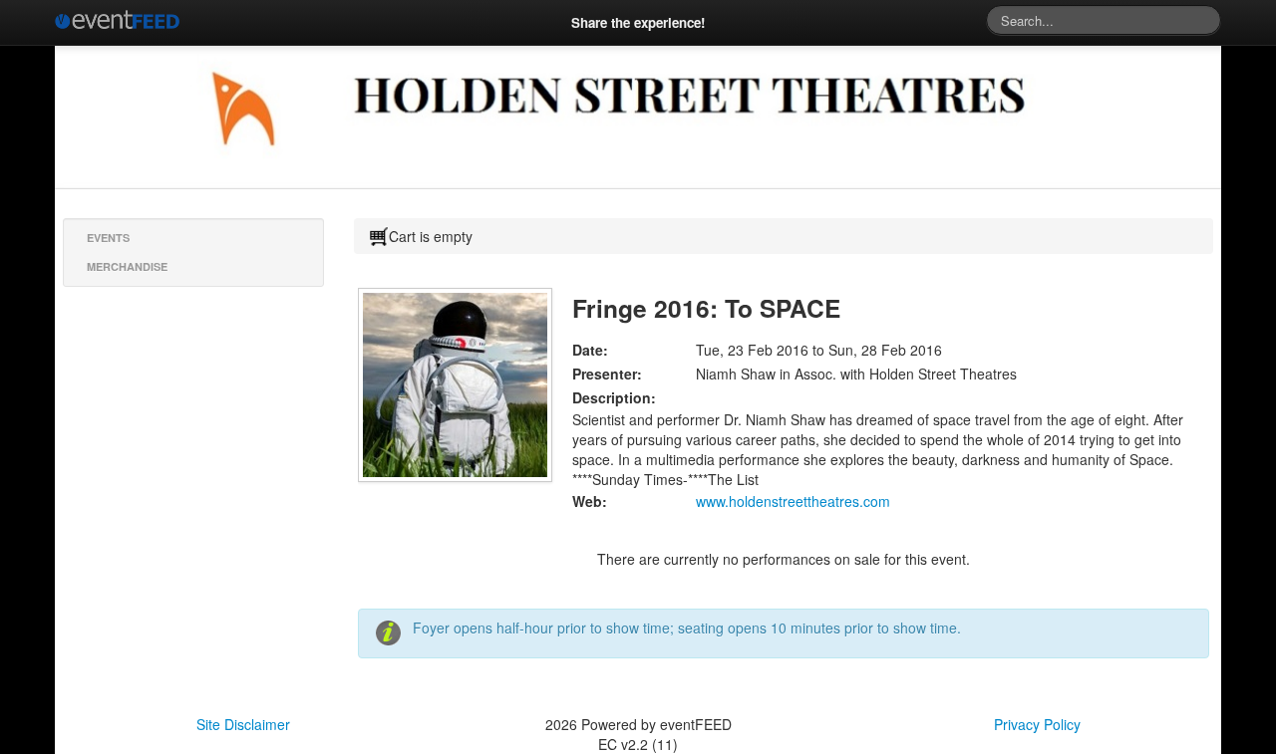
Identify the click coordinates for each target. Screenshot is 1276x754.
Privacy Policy (1037, 724)
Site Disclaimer (243, 724)
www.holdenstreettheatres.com (793, 501)
